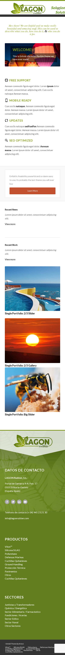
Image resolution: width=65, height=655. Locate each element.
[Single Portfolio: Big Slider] (32, 389)
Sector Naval (11, 622)
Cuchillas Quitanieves (16, 560)
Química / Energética (16, 608)
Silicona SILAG (12, 550)
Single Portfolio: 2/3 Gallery (21, 365)
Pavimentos (11, 571)
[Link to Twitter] (13, 502)
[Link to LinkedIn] (19, 502)
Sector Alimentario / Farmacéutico (23, 611)
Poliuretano (11, 553)
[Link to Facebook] (7, 502)
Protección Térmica (15, 567)
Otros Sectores (13, 625)
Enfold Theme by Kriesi (15, 644)
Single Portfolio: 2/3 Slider (20, 313)
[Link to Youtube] (25, 502)
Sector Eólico (12, 618)
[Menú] (58, 8)
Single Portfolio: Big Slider (20, 414)
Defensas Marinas (14, 557)
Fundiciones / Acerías (16, 615)
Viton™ (8, 546)
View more (10, 224)
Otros (8, 574)
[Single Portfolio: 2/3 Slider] (32, 288)
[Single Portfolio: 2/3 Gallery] (32, 340)
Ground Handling (14, 564)
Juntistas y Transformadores (19, 604)
